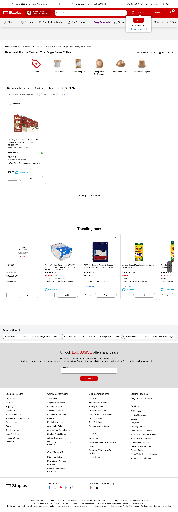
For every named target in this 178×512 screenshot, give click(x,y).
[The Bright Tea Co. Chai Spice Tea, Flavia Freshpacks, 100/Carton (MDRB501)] (25, 122)
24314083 (10, 265)
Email (65, 367)
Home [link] (6, 47)
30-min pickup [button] (89, 286)
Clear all (64, 94)
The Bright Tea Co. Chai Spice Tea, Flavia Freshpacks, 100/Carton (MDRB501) (23, 142)
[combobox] (91, 13)
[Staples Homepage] (12, 13)
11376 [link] (57, 272)
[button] (124, 13)
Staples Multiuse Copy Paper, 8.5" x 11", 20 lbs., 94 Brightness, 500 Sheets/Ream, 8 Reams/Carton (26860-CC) (61, 267)
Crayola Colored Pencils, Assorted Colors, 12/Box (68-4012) (138, 266)
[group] (22, 266)
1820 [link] (172, 272)
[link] (30, 4)
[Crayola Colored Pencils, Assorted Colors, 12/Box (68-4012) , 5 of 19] (139, 252)
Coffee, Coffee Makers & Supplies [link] (47, 47)
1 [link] (17, 152)
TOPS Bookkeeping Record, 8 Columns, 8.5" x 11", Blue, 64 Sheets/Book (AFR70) (99, 266)
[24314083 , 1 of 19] (23, 252)
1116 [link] (133, 272)
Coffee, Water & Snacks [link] (21, 47)
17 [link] (94, 272)
